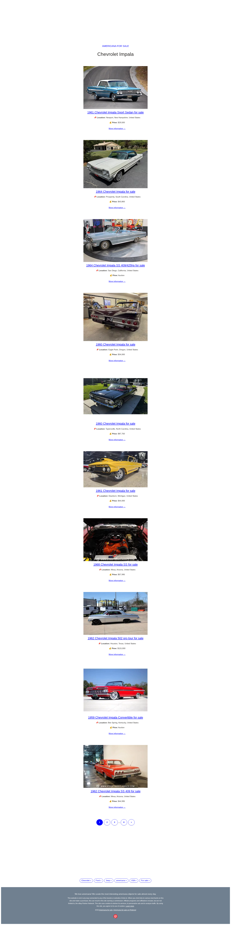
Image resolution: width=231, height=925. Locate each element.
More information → (117, 128)
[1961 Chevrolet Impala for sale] (115, 487)
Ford (98, 880)
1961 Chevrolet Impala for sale (115, 490)
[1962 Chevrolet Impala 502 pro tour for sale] (115, 634)
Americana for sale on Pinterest (124, 910)
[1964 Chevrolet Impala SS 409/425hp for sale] (115, 261)
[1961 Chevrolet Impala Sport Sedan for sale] (115, 108)
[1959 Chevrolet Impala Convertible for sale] (115, 713)
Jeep (108, 880)
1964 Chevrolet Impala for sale (115, 191)
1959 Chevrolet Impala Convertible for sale (115, 717)
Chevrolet (85, 880)
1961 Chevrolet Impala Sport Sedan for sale (115, 112)
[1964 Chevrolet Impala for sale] (115, 187)
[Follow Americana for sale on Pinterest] (115, 918)
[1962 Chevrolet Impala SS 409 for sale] (115, 787)
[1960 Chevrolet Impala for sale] (115, 340)
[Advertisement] (115, 20)
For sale (144, 880)
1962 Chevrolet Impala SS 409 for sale (115, 791)
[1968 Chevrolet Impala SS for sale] (115, 560)
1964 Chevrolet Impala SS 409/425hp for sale (115, 265)
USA (133, 880)
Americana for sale (115, 46)
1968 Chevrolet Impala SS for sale (115, 564)
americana (120, 880)
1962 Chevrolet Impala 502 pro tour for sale (115, 638)
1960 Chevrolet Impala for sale (115, 344)
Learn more (130, 906)
